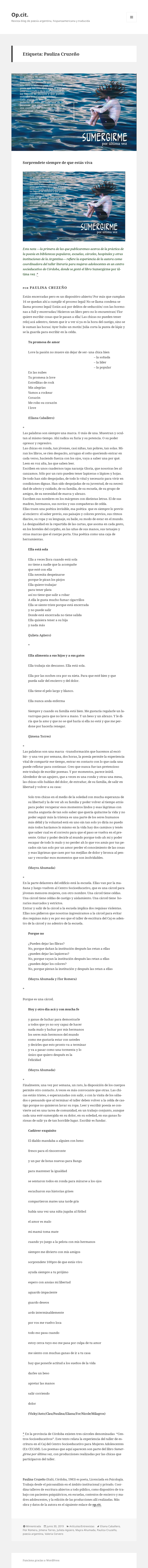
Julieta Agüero (65, 1530)
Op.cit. (19, 14)
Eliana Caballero (110, 1526)
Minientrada (33, 1526)
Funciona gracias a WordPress (41, 1560)
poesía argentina (33, 1534)
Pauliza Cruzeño (106, 1530)
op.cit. (96, 1505)
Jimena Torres (47, 1530)
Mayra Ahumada (85, 1530)
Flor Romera (30, 1530)
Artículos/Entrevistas (81, 1526)
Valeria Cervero (54, 1534)
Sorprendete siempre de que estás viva (57, 162)
